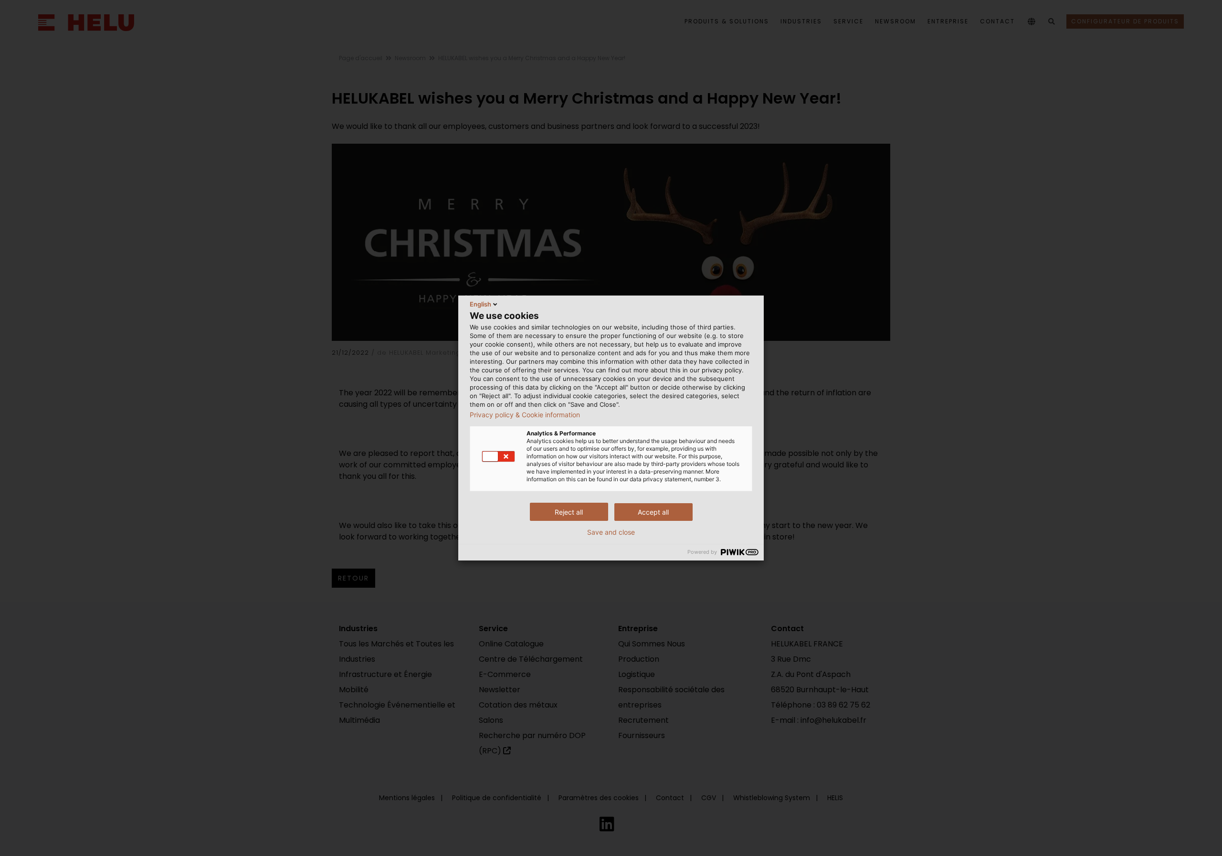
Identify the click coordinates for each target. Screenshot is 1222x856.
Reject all (569, 512)
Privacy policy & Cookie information (525, 415)
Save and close (611, 532)
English (480, 304)
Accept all (653, 512)
